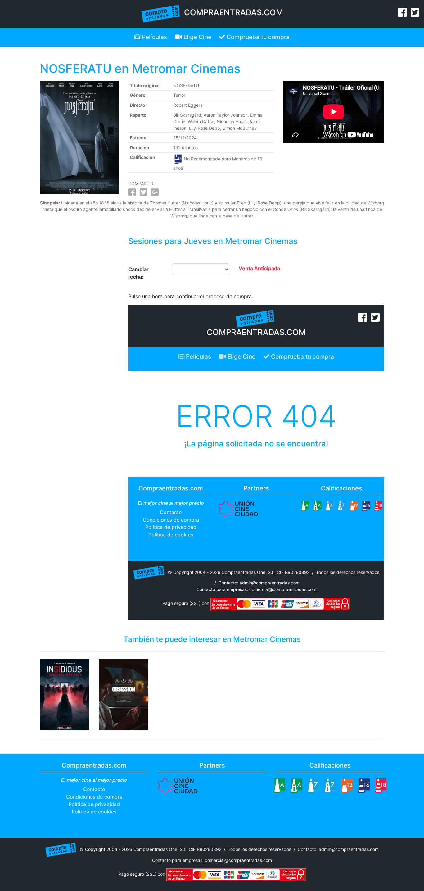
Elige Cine (196, 37)
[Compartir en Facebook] (132, 193)
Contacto (171, 512)
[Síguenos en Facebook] (402, 14)
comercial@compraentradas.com (282, 589)
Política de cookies (170, 534)
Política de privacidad (170, 527)
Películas (153, 37)
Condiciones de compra (171, 520)
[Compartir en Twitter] (143, 193)
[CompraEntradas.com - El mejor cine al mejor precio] (160, 13)
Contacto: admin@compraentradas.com (259, 582)
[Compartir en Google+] (155, 193)
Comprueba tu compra (257, 37)
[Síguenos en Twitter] (415, 14)
